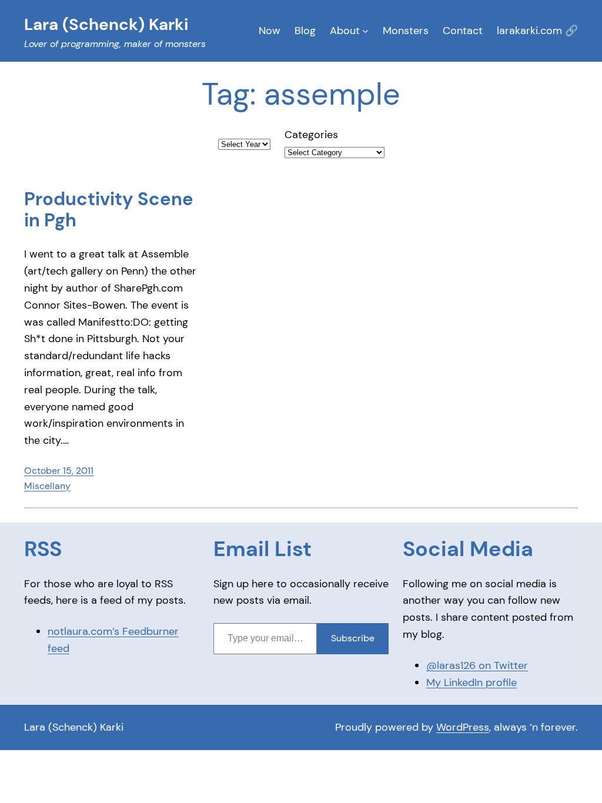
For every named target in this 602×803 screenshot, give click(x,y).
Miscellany (47, 486)
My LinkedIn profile (471, 682)
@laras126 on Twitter (477, 665)
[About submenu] (365, 31)
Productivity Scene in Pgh (108, 210)
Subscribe (352, 638)
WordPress (462, 727)
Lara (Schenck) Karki (73, 727)
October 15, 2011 (58, 470)
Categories (311, 135)
